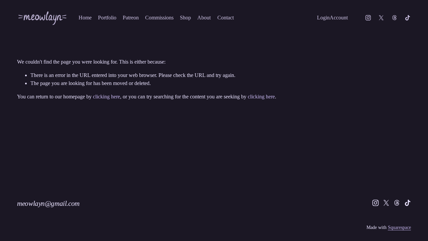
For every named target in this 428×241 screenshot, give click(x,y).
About (204, 17)
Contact (225, 17)
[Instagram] (368, 17)
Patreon (131, 17)
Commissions (159, 17)
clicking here (106, 96)
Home (85, 17)
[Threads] (394, 17)
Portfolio (107, 17)
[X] (381, 17)
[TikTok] (407, 17)
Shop (185, 17)
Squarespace (399, 227)
